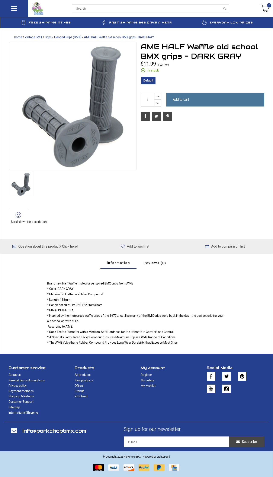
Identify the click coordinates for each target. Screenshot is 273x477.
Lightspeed (163, 456)
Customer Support (21, 401)
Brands (79, 391)
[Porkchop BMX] (49, 8)
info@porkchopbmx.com (54, 430)
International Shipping (23, 412)
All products (83, 374)
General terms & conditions (27, 380)
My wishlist (148, 385)
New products (84, 380)
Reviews (155, 263)
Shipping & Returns (21, 396)
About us (15, 374)
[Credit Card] (174, 467)
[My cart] (265, 8)
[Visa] (113, 467)
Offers (79, 385)
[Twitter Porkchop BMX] (226, 376)
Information (118, 263)
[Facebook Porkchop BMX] (211, 376)
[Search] (225, 8)
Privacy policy (18, 385)
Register (146, 374)
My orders (147, 380)
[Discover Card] (128, 467)
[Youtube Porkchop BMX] (211, 389)
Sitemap (14, 407)
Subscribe (249, 442)
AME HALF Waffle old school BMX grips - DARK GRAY (119, 37)
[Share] (145, 116)
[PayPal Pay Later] (159, 467)
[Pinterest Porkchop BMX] (242, 376)
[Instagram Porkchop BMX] (226, 389)
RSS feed (81, 396)
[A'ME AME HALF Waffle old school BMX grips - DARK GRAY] (72, 106)
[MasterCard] (98, 467)
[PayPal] (143, 467)
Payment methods (21, 391)
